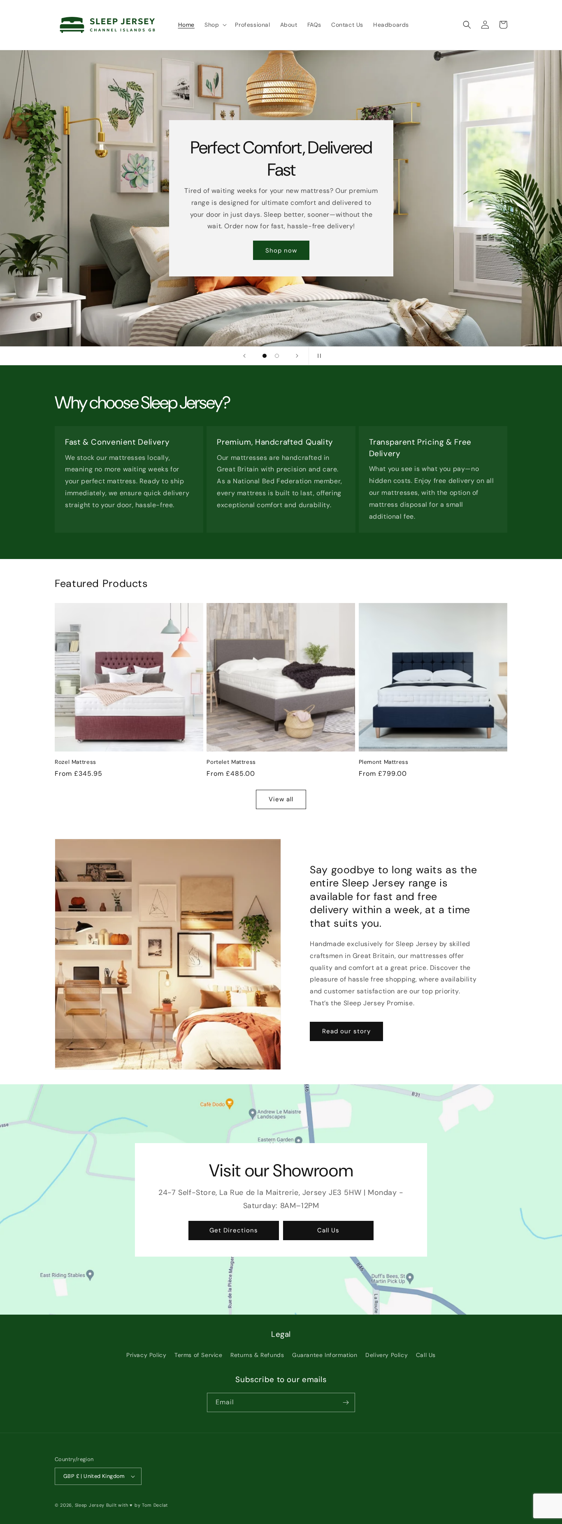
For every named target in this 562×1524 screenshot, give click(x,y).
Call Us (328, 1230)
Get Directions (233, 1230)
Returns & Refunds (257, 1355)
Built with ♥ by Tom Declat (137, 1505)
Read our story (346, 1031)
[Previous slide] (244, 356)
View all (281, 799)
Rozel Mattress (75, 762)
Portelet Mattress (231, 762)
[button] (215, 24)
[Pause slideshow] (318, 356)
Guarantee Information (325, 1355)
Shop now (281, 250)
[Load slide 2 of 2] (277, 356)
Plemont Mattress (384, 762)
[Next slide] (297, 356)
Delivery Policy (386, 1355)
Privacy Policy (146, 1355)
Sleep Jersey (90, 1505)
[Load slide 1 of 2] (264, 356)
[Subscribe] (346, 1402)
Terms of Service (198, 1355)
